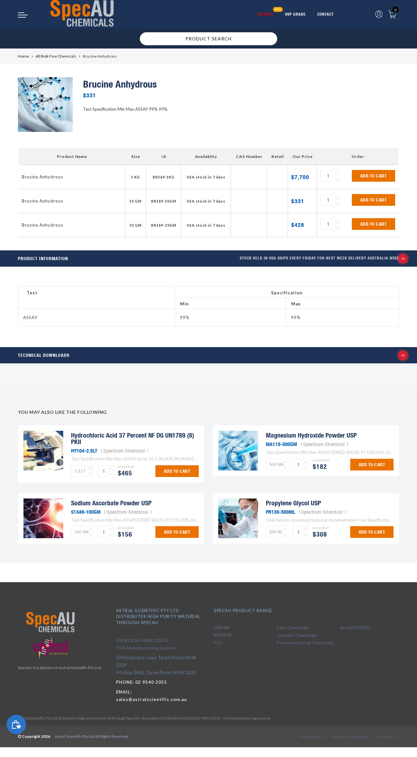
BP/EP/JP (223, 635)
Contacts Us (387, 736)
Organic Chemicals (297, 635)
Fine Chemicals (293, 627)
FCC (218, 642)
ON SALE (266, 14)
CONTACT (325, 14)
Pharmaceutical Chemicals (305, 642)
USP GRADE (295, 14)
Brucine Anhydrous (42, 176)
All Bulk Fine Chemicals (56, 56)
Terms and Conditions (349, 736)
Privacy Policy (311, 736)
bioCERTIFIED (355, 627)
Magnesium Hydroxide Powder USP (311, 435)
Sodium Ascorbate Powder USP (111, 503)
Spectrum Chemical (124, 450)
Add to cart (373, 176)
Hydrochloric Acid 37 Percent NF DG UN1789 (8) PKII (132, 438)
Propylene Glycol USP (293, 503)
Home (23, 56)
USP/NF (222, 627)
